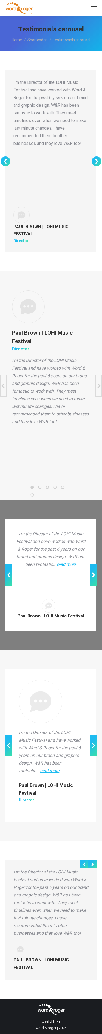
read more (66, 564)
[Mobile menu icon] (94, 8)
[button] (32, 487)
